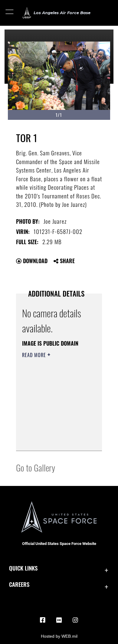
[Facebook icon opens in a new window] (42, 620)
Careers (19, 584)
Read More (35, 355)
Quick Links (23, 568)
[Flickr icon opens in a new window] (59, 620)
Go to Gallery (35, 467)
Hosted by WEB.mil (59, 636)
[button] (10, 13)
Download (34, 261)
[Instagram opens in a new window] (75, 620)
